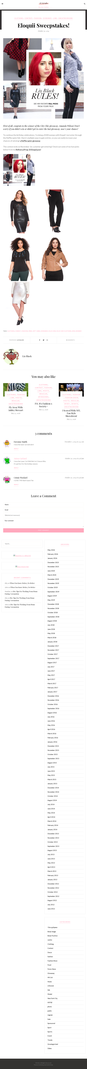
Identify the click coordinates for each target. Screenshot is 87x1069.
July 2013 (51, 854)
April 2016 (51, 729)
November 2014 (53, 792)
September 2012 (53, 896)
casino (50, 940)
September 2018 (53, 617)
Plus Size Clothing (64, 331)
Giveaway (47, 18)
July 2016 (51, 717)
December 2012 (53, 884)
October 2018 (53, 612)
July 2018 (51, 625)
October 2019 (53, 587)
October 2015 (53, 754)
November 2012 (53, 888)
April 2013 (51, 867)
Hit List (50, 977)
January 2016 (52, 742)
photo (19, 397)
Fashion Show (71, 397)
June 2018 (51, 629)
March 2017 (52, 683)
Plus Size (52, 331)
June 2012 (51, 909)
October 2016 (53, 704)
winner (78, 331)
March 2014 (52, 821)
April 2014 (51, 817)
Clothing (18, 18)
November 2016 (53, 700)
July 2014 (51, 804)
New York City (53, 998)
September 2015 (53, 758)
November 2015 (53, 750)
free (30, 331)
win (73, 331)
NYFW (50, 1002)
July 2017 (51, 667)
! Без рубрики (52, 927)
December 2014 (53, 788)
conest (18, 331)
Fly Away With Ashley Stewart (15, 408)
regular (16, 401)
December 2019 (53, 579)
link (55, 18)
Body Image (52, 932)
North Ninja (49, 1065)
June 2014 (51, 809)
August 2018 (52, 621)
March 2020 (52, 575)
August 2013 (52, 850)
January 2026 (52, 558)
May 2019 (51, 600)
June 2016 (51, 721)
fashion (37, 18)
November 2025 (53, 567)
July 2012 (51, 905)
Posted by (16, 340)
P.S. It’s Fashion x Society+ (43, 405)
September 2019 (53, 592)
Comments (70, 340)
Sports (74, 404)
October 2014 (53, 796)
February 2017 (53, 688)
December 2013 (53, 834)
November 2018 (53, 608)
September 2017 (53, 658)
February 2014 (53, 825)
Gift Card (36, 331)
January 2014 (52, 829)
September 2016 (53, 708)
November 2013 (53, 838)
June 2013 (51, 859)
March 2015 (52, 779)
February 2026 (53, 554)
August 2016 (52, 713)
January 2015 (52, 784)
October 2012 (53, 892)
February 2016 (53, 738)
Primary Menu (3, 3)
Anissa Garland (20, 458)
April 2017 (51, 679)
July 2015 (51, 767)
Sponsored (43, 397)
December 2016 (53, 696)
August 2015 (52, 763)
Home (50, 982)
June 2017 (51, 671)
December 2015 (53, 746)
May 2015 (51, 775)
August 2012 (52, 900)
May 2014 (51, 813)
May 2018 (51, 633)
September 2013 (53, 846)
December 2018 (53, 604)
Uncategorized (65, 18)
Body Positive (53, 936)
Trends (50, 1040)
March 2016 (52, 733)
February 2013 (53, 875)
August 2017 (52, 662)
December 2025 (53, 562)
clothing (11, 331)
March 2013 (52, 871)
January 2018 (52, 642)
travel (50, 1036)
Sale (49, 1019)
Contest (29, 18)
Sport (67, 404)
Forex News (52, 969)
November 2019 (53, 583)
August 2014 (52, 800)
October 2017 (53, 654)
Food (49, 965)
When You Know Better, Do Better (22, 583)
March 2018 (52, 638)
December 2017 (53, 646)
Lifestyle (51, 986)
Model (50, 994)
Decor (50, 952)
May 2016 (51, 725)
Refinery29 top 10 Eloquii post (28, 149)
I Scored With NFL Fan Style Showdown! (71, 413)
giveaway (44, 331)
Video (50, 1048)
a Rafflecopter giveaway (30, 141)
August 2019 (52, 596)
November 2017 (53, 650)
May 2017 (51, 675)
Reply (16, 448)
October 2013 (53, 842)
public (50, 1011)
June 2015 (51, 771)
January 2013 (52, 879)
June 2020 (51, 571)
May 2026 (51, 550)
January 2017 (52, 692)
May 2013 (51, 863)
